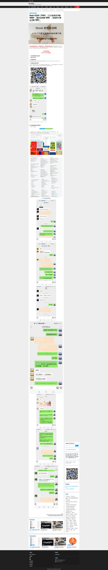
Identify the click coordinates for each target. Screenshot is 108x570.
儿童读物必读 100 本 (69, 511)
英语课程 (71, 529)
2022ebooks (73, 496)
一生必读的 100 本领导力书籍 (70, 506)
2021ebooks (68, 496)
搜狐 (30, 557)
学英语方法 (71, 514)
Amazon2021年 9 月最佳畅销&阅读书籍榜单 (72, 498)
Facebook (31, 562)
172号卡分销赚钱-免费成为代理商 (70, 449)
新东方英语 (73, 515)
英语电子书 (33, 527)
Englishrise (31, 3)
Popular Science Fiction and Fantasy (71, 501)
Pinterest (31, 564)
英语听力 (67, 525)
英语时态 (75, 525)
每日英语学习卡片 (73, 517)
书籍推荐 (50, 6)
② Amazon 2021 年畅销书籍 (69, 488)
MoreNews (54, 569)
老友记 (67, 520)
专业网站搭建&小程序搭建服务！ (57, 525)
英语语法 (76, 528)
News (33, 9)
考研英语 (70, 520)
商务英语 (67, 514)
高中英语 (67, 531)
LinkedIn (30, 565)
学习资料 (62, 6)
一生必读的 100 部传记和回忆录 (70, 509)
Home (29, 6)
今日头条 (30, 556)
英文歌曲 (74, 520)
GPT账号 (42, 6)
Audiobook (46, 6)
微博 (30, 559)
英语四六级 (71, 525)
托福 (66, 515)
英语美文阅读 (68, 528)
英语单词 (67, 523)
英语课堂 (67, 529)
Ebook (78, 6)
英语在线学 (66, 6)
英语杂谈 (58, 6)
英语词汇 (72, 528)
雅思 (74, 529)
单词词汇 (73, 512)
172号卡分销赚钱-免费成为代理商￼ (34, 525)
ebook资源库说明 (74, 455)
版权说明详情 (57, 554)
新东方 (69, 515)
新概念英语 (67, 517)
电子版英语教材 (68, 518)
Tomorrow (67, 503)
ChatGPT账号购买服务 (46, 525)
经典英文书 (73, 518)
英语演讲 (67, 526)
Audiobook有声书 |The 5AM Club (73, 542)
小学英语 (75, 514)
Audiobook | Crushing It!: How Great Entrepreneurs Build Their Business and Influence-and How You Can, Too (55, 514)
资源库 (38, 6)
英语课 (71, 6)
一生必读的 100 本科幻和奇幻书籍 (71, 504)
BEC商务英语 (68, 500)
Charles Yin (31, 21)
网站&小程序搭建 (33, 6)
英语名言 (75, 523)
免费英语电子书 (68, 512)
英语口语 (71, 523)
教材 (54, 6)
